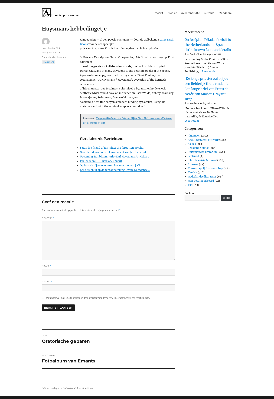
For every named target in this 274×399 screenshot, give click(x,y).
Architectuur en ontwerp (203, 139)
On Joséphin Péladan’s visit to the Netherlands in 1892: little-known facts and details (208, 45)
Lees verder (209, 71)
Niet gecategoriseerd (201, 180)
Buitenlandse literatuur (54, 57)
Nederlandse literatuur (202, 176)
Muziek (192, 172)
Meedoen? (225, 12)
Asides (192, 143)
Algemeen (194, 135)
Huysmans (48, 62)
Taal (190, 184)
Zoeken (189, 193)
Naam (46, 266)
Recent (158, 12)
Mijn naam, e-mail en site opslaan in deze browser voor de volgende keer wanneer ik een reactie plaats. (98, 298)
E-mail (47, 281)
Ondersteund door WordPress (78, 388)
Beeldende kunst (198, 147)
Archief (172, 12)
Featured (193, 156)
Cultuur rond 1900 (51, 388)
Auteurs (209, 12)
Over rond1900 (190, 12)
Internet (193, 164)
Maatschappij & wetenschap (205, 168)
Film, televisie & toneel (202, 160)
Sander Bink (54, 48)
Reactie (48, 218)
